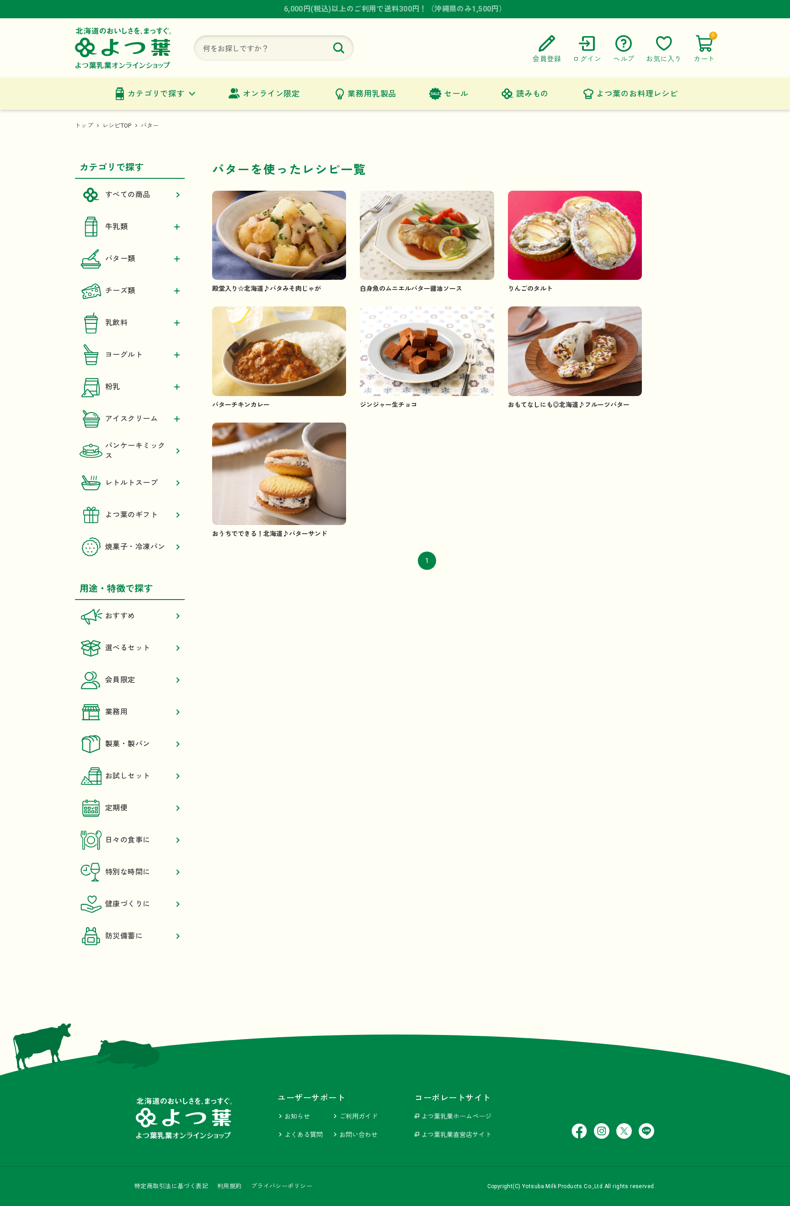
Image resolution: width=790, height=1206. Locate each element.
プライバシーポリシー (281, 1186)
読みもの (532, 93)
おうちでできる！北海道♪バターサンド (269, 533)
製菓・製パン (127, 744)
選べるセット (127, 647)
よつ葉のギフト (131, 514)
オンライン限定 (271, 93)
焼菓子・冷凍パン (135, 546)
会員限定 (120, 679)
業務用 (116, 712)
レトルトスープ (131, 482)
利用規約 (229, 1186)
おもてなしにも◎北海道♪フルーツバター (569, 404)
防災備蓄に (124, 936)
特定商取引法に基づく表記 (171, 1186)
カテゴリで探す (156, 93)
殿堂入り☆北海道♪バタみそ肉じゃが (266, 288)
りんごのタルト (530, 288)
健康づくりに (127, 904)
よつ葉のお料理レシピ (637, 93)
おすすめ (120, 615)
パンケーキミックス (135, 450)
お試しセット (127, 776)
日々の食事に (127, 840)
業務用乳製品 (371, 93)
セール (456, 93)
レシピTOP (117, 125)
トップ (84, 125)
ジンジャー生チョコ (388, 404)
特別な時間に (127, 872)
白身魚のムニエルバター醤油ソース (411, 288)
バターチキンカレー (241, 404)
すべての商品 (127, 194)
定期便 (116, 808)
